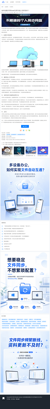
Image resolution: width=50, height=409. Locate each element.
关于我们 (8, 399)
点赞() (25, 126)
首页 (2, 6)
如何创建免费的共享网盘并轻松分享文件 (19, 155)
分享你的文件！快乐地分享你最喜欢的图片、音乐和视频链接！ (16, 236)
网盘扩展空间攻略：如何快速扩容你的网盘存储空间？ (15, 233)
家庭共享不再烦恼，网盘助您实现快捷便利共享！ (14, 228)
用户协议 (13, 399)
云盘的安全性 (6, 246)
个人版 (6, 2)
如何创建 (8, 134)
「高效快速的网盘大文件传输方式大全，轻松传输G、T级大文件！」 (18, 226)
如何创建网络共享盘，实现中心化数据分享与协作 (7, 155)
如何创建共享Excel (21, 134)
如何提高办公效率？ (8, 243)
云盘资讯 (24, 2)
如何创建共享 (13, 134)
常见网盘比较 (7, 248)
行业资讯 (11, 6)
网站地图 (17, 399)
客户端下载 (18, 2)
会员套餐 (12, 2)
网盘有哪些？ (6, 241)
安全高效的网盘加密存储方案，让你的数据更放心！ (14, 231)
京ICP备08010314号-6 (37, 397)
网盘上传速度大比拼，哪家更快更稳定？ (13, 144)
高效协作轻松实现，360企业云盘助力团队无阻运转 (14, 238)
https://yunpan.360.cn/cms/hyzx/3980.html (15, 139)
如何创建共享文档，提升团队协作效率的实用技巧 (31, 155)
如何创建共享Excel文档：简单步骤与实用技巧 (43, 155)
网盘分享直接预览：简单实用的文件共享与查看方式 (15, 142)
